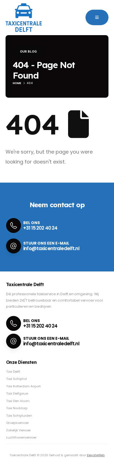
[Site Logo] (24, 17)
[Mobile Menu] (97, 17)
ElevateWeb (96, 455)
